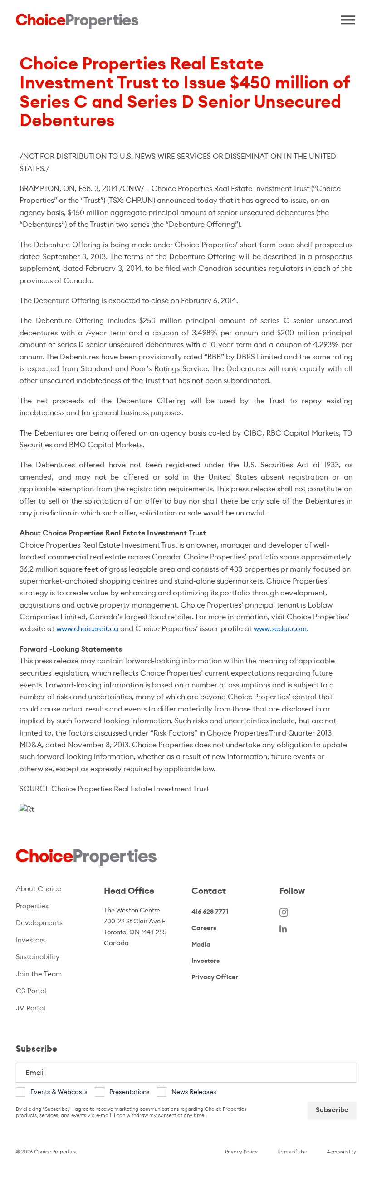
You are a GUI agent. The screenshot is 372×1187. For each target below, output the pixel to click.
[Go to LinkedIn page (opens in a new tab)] (283, 928)
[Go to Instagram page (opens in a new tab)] (284, 912)
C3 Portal (31, 990)
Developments (39, 922)
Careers (203, 927)
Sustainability (37, 956)
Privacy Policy (241, 1151)
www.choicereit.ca (87, 628)
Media (200, 944)
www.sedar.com (280, 628)
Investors (30, 940)
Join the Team (39, 974)
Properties (32, 906)
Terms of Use (292, 1151)
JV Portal (50, 1007)
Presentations (129, 1092)
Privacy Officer (214, 976)
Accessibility (341, 1151)
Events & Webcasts (59, 1092)
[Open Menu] (344, 18)
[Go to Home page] (77, 21)
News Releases (193, 1092)
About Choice (38, 888)
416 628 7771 (209, 911)
